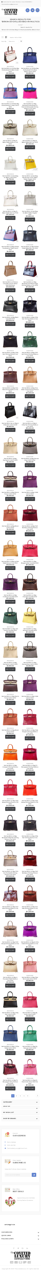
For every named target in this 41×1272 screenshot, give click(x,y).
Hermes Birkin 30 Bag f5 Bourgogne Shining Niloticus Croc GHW (29, 767)
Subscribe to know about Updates (15, 1169)
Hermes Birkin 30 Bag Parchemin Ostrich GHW (10, 663)
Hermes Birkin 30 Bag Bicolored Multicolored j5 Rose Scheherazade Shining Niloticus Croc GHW (30, 106)
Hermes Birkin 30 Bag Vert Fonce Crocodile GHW (10, 629)
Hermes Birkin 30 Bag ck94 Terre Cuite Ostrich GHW (30, 978)
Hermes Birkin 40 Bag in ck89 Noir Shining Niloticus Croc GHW (30, 425)
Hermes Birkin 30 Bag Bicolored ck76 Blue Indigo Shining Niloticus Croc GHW (30, 283)
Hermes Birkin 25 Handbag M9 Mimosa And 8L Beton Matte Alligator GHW (30, 177)
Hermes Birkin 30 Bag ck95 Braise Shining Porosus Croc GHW (10, 802)
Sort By (3, 41)
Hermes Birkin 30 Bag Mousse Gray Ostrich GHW (30, 663)
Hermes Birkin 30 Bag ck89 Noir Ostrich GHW (10, 1013)
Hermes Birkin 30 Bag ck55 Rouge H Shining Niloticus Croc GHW (30, 731)
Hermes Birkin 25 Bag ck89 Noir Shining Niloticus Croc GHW (30, 319)
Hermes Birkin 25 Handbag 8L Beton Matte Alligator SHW (30, 213)
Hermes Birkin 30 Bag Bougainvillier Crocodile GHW (30, 562)
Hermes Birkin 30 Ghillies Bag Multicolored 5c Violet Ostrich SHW (10, 105)
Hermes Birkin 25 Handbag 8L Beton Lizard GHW (10, 176)
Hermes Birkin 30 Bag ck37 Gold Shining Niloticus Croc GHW (10, 908)
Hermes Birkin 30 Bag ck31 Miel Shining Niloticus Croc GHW (30, 908)
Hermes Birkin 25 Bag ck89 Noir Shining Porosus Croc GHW (10, 354)
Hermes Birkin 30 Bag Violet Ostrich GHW (30, 697)
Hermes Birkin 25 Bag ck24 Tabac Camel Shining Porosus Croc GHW (30, 389)
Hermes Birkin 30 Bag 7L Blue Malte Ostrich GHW (10, 1047)
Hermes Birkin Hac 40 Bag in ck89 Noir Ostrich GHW (10, 424)
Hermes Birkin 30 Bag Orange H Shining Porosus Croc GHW (10, 767)
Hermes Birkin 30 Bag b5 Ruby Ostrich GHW (30, 1013)
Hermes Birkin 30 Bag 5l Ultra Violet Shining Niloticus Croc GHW (30, 943)
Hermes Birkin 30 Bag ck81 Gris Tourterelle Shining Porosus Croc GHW (10, 873)
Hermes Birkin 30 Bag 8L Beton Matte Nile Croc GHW (30, 141)
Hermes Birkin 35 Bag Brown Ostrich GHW (10, 526)
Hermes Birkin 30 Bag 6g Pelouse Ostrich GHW (29, 1047)
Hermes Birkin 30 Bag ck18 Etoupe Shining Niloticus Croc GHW (10, 943)
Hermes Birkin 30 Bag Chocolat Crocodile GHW (30, 595)
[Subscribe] (34, 1175)
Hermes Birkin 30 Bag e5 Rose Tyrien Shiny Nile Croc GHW (30, 1081)
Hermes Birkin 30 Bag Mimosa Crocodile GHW (30, 629)
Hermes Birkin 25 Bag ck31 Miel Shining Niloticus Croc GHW (10, 389)
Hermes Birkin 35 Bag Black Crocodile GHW (10, 318)
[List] (6, 37)
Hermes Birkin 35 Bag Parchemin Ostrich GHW (10, 459)
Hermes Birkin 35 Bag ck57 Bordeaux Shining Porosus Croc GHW (30, 527)
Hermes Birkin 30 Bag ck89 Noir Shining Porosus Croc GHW (30, 837)
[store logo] (9, 12)
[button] (8, 54)
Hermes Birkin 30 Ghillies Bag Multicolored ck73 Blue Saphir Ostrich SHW (30, 70)
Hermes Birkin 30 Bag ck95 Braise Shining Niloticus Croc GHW (29, 802)
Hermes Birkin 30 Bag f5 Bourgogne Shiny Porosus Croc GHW (10, 1081)
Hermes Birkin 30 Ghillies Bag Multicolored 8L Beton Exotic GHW (10, 70)
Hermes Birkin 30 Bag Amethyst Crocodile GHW (10, 595)
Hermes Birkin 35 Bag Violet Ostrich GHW (30, 493)
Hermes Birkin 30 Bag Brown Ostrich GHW (10, 730)
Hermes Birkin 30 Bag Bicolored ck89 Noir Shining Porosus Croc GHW (10, 837)
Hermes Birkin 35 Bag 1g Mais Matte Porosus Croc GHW (10, 562)
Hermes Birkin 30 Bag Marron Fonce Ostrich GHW (10, 697)
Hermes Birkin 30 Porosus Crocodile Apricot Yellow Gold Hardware (10, 283)
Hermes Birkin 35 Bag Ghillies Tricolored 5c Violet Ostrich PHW (10, 248)
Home (20, 25)
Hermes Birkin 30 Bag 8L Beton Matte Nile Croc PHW (10, 212)
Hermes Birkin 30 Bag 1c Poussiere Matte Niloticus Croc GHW (10, 979)
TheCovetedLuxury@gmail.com (17, 1148)
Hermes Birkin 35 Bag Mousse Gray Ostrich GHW (30, 459)
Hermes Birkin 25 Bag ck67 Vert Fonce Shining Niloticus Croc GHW (29, 354)
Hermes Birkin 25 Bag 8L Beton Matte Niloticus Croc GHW (10, 142)
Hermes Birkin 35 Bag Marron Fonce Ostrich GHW (10, 493)
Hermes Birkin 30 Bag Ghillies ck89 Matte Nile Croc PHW (30, 247)
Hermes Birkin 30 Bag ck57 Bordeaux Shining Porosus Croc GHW (30, 873)
